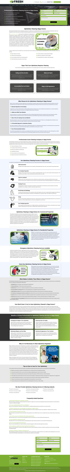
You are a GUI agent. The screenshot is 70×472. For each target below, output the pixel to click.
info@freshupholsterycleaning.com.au (52, 463)
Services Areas (22, 5)
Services (13, 5)
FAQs (28, 5)
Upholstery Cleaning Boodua (14, 392)
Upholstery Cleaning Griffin (31, 392)
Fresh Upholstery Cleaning (14, 34)
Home (10, 5)
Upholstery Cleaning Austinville (49, 390)
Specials (35, 5)
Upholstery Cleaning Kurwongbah (15, 390)
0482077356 (47, 2)
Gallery (32, 5)
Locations (17, 5)
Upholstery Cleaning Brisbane (36, 459)
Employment (25, 462)
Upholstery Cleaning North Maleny (32, 390)
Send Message (48, 449)
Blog (25, 5)
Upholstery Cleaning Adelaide (36, 462)
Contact (38, 5)
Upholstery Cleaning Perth (36, 465)
